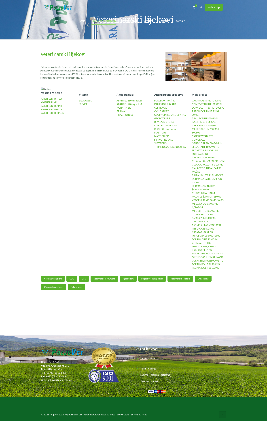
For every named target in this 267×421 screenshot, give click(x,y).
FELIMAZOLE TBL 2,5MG (205, 267)
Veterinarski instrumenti (104, 278)
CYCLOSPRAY (161, 111)
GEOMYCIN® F (162, 118)
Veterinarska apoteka (180, 278)
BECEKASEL (85, 100)
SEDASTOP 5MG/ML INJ (205, 150)
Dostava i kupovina (150, 381)
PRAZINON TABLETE (203, 157)
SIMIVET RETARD (163, 139)
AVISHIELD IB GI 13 (51, 109)
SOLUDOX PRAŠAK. (164, 100)
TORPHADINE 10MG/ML (205, 239)
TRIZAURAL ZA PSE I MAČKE (207, 175)
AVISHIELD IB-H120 (52, 98)
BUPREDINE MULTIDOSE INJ (207, 253)
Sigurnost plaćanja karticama (155, 374)
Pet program (76, 287)
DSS (84, 278)
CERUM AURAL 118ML (204, 193)
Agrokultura (128, 278)
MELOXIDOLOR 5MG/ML (205, 210)
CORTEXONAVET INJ (165, 125)
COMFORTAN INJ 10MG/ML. (207, 104)
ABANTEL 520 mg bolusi (129, 104)
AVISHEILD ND (49, 102)
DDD (72, 278)
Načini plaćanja (148, 368)
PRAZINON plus (125, 114)
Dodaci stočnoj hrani (53, 287)
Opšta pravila (148, 358)
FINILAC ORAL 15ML (203, 228)
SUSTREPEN (160, 143)
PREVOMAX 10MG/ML (204, 125)
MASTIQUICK (161, 136)
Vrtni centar (203, 278)
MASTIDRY (160, 132)
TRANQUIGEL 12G (202, 250)
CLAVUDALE (198, 139)
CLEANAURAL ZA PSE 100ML (207, 164)
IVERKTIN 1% (124, 107)
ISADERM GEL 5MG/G (204, 121)
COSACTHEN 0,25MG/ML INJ (207, 260)
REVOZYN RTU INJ (164, 121)
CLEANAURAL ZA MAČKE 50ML (209, 161)
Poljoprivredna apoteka (152, 278)
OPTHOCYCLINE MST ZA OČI (208, 257)
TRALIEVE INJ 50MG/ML (205, 118)
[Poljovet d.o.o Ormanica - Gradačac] (58, 7)
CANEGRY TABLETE (202, 136)
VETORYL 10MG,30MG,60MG (208, 200)
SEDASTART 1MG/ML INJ (205, 146)
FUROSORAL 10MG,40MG (206, 235)
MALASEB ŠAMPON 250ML (206, 196)
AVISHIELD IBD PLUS (52, 113)
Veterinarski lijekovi (53, 278)
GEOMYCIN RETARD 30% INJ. (170, 114)
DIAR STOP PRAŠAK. (165, 104)
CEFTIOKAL (160, 107)
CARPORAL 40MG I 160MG (206, 100)
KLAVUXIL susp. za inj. (165, 129)
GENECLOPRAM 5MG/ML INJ (207, 143)
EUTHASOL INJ (200, 154)
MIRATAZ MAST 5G (202, 232)
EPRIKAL (121, 111)
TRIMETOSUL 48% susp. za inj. (170, 146)
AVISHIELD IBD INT (51, 105)
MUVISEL (84, 104)
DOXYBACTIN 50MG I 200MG (208, 107)
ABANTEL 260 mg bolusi (129, 100)
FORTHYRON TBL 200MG (206, 264)
